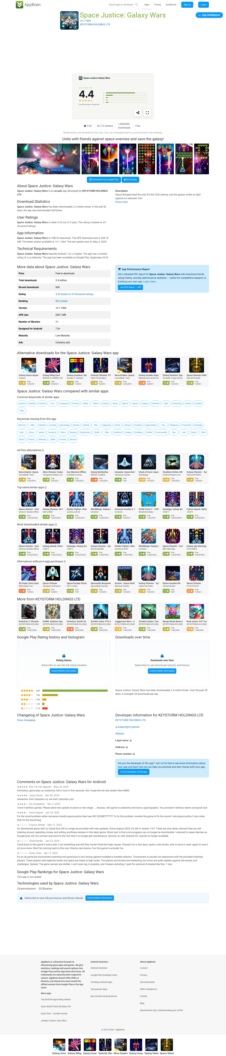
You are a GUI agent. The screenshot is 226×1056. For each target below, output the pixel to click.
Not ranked (61, 301)
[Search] (136, 4)
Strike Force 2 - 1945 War (149, 509)
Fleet (203, 432)
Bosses (73, 432)
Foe (52, 403)
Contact (144, 968)
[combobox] (121, 4)
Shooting (177, 403)
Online (149, 432)
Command (64, 403)
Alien (32, 425)
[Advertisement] (109, 51)
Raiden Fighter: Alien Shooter (77, 509)
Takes (95, 403)
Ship (107, 432)
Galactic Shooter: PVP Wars (101, 375)
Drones (75, 403)
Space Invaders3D (171, 583)
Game (135, 403)
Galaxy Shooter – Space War (197, 472)
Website (119, 733)
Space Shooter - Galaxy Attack (173, 546)
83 (57, 321)
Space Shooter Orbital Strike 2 (197, 375)
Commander (161, 432)
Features (52, 432)
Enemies (155, 403)
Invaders (138, 425)
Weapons (174, 425)
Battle (86, 425)
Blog (142, 1003)
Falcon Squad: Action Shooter (197, 509)
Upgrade (107, 425)
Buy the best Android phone (104, 996)
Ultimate (42, 439)
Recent (73, 439)
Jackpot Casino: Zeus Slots (54, 1020)
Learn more (149, 281)
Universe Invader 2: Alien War (125, 509)
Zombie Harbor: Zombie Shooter (149, 621)
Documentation (147, 982)
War (96, 425)
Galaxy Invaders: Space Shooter (77, 375)
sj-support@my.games (127, 726)
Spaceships (151, 425)
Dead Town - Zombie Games (54, 1013)
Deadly (32, 403)
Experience (85, 432)
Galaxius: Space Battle (125, 472)
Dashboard (171, 4)
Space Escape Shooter (77, 583)
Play (22, 410)
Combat (198, 403)
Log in (203, 4)
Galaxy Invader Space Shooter (149, 375)
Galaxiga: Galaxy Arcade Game (173, 509)
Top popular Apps (99, 989)
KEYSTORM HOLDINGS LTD (57, 599)
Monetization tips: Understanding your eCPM (161, 1010)
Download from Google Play (105, 179)
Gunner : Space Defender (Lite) (125, 583)
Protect (62, 439)
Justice (21, 403)
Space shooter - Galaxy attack (29, 509)
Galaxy (144, 403)
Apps (146, 4)
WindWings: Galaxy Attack (101, 509)
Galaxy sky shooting (196, 546)
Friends (42, 403)
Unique (128, 432)
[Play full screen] (147, 113)
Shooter (22, 425)
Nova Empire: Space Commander (125, 375)
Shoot (22, 439)
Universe (117, 432)
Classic (127, 425)
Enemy (105, 403)
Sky (174, 432)
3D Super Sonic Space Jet (29, 583)
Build (97, 432)
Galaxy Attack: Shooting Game (53, 546)
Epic (22, 432)
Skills (52, 439)
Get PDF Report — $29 (130, 287)
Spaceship (64, 425)
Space (125, 403)
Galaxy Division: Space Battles (173, 375)
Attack (188, 403)
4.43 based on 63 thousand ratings (74, 294)
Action (117, 425)
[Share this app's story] (138, 113)
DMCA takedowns (148, 989)
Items (115, 403)
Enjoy (193, 432)
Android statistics (99, 968)
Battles (42, 425)
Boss (31, 432)
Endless (138, 432)
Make (85, 403)
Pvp (163, 425)
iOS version (131, 179)
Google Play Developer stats (104, 975)
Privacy (143, 975)
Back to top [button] (218, 1028)
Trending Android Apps (101, 982)
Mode (41, 432)
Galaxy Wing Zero (51, 375)
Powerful (186, 425)
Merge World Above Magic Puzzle (173, 621)
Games (76, 425)
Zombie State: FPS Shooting (101, 621)
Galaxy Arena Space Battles (29, 375)
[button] (162, 740)
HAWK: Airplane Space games (53, 621)
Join (184, 432)
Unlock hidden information (63, 671)
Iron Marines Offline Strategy (77, 472)
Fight (166, 403)
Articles (143, 996)
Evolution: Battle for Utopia (77, 621)
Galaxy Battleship (99, 472)
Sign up (187, 4)
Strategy (198, 425)
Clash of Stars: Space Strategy (149, 472)
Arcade (52, 425)
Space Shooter (50, 583)
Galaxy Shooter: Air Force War (53, 509)
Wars (63, 432)
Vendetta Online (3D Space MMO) (173, 472)
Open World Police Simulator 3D (56, 1006)
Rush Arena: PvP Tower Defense (197, 621)
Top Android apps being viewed (55, 999)
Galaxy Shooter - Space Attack (101, 546)
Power (31, 439)
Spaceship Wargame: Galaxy (101, 583)
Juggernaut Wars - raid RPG (125, 621)
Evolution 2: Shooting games (29, 621)
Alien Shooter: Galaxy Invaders (53, 472)
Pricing (157, 4)
